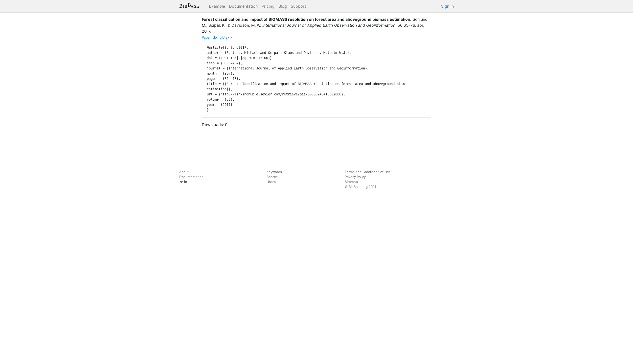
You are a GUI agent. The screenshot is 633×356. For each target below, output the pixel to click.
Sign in (447, 6)
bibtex (225, 37)
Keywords (274, 172)
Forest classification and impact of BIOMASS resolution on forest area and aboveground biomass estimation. (306, 19)
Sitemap (351, 182)
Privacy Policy (355, 177)
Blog (282, 6)
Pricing (268, 6)
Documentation (243, 6)
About (184, 172)
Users (271, 182)
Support (298, 6)
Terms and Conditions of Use (368, 172)
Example (217, 6)
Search (272, 177)
